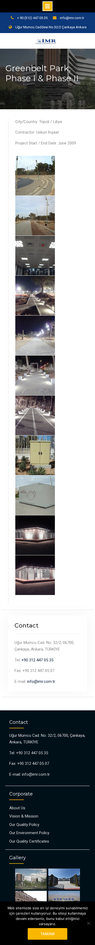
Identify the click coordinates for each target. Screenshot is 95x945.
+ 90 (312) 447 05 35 (32, 18)
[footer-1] (31, 879)
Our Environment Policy (29, 832)
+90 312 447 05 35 (37, 660)
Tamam (47, 934)
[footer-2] (64, 879)
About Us (17, 808)
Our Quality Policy (24, 824)
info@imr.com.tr (72, 18)
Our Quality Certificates (29, 841)
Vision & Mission (23, 816)
